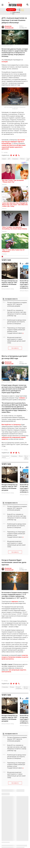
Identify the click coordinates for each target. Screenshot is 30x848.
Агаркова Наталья (7, 799)
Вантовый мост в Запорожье (11, 424)
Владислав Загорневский (9, 27)
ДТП (9, 159)
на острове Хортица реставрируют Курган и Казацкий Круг (13, 141)
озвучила (14, 601)
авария (4, 159)
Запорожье (15, 159)
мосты (20, 456)
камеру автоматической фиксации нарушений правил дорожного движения (14, 147)
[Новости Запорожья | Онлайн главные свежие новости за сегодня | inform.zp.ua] (15, 4)
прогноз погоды (26, 687)
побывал (22, 398)
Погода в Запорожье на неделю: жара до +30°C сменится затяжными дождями (9, 283)
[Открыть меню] (2, 5)
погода (12, 687)
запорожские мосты (5, 456)
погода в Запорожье (19, 687)
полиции (5, 61)
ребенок (22, 159)
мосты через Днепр (26, 457)
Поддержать (11, 9)
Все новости (15, 348)
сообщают (10, 833)
